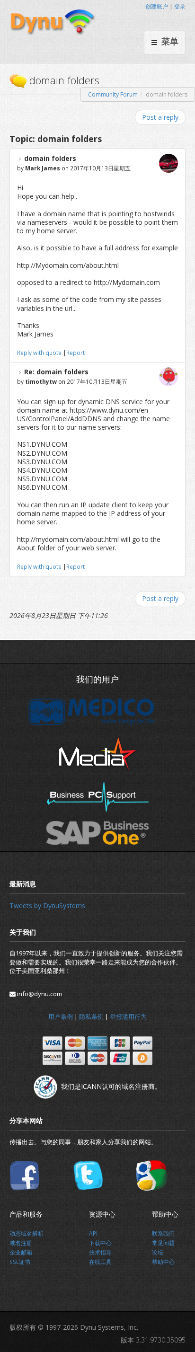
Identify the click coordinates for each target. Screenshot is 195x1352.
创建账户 (156, 6)
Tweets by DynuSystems (47, 905)
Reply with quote (39, 352)
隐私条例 (91, 1016)
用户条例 (60, 1016)
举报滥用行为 (128, 1016)
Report (75, 352)
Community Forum (113, 94)
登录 (180, 6)
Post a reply (160, 117)
